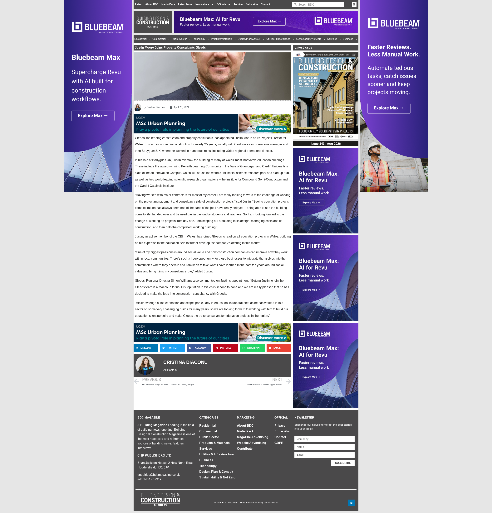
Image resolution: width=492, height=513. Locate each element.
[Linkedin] (354, 4)
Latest (138, 4)
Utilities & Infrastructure (216, 454)
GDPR (278, 442)
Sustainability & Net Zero (217, 477)
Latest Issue (185, 4)
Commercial (159, 38)
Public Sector (179, 38)
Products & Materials (214, 442)
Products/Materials (221, 38)
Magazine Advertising (252, 437)
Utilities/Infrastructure (278, 38)
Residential (140, 38)
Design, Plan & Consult (216, 471)
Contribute (245, 448)
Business (348, 38)
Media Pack (168, 4)
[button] (146, 348)
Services (332, 38)
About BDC (151, 4)
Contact (265, 4)
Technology (198, 38)
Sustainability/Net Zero (308, 38)
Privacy (279, 425)
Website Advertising (251, 442)
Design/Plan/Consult (249, 38)
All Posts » (170, 369)
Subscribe (252, 4)
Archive (238, 4)
